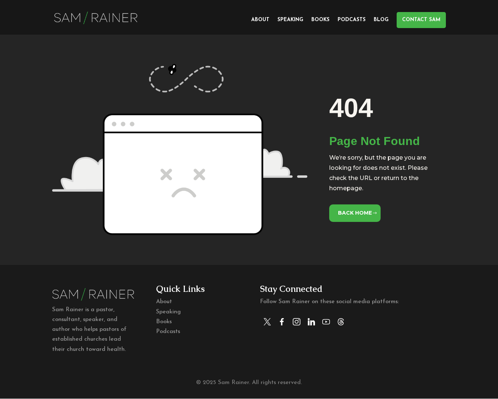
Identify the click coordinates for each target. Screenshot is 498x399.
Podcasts (352, 20)
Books (320, 20)
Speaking (290, 20)
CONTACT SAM (421, 20)
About (260, 20)
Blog (381, 20)
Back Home (355, 213)
